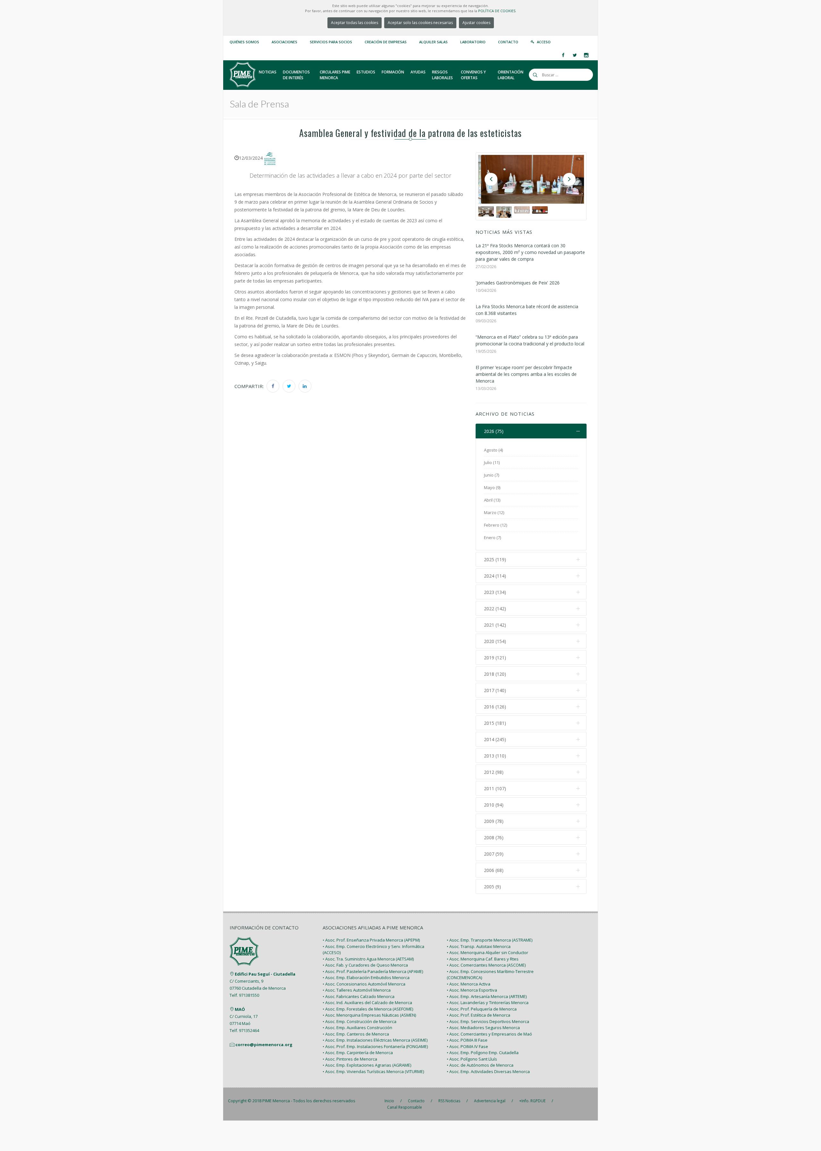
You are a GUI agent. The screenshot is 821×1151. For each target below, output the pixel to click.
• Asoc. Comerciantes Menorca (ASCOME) (486, 965)
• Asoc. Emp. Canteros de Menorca (356, 1034)
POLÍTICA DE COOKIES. (497, 10)
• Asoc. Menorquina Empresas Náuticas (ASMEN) (369, 1015)
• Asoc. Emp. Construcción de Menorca (359, 1021)
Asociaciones (284, 41)
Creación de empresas (386, 41)
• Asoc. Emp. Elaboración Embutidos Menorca (366, 977)
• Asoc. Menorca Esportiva (472, 990)
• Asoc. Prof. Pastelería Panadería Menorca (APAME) (373, 971)
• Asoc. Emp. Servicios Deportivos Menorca (488, 1021)
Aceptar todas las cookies (354, 22)
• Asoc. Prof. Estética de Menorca (478, 1015)
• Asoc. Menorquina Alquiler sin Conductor (487, 952)
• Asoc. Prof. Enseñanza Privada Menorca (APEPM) (371, 940)
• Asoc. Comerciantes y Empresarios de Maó (489, 1034)
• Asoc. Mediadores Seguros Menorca (483, 1027)
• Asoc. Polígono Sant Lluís (472, 1059)
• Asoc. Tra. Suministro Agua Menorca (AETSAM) (368, 959)
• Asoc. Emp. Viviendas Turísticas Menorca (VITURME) (373, 1071)
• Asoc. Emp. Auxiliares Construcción (357, 1027)
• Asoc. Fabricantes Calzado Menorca (358, 996)
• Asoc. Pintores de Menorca (350, 1059)
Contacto (508, 41)
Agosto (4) (493, 450)
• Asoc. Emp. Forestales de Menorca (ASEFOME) (368, 1009)
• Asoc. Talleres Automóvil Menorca (357, 990)
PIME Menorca (276, 1101)
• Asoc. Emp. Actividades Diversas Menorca (488, 1071)
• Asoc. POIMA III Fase (467, 1040)
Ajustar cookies (476, 22)
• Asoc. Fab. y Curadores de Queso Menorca (365, 965)
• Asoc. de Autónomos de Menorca (480, 1065)
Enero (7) (492, 537)
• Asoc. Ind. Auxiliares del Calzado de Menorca (367, 1002)
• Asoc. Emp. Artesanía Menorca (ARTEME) (487, 996)
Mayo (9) (492, 487)
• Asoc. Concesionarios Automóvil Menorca (364, 984)
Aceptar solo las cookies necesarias (420, 22)
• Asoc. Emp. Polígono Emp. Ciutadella (483, 1052)
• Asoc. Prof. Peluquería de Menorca (482, 1009)
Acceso (544, 41)
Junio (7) (491, 475)
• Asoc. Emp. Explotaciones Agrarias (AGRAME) (367, 1065)
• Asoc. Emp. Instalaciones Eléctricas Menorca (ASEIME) (375, 1040)
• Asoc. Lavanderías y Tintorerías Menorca (488, 1002)
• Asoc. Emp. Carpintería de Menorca (358, 1052)
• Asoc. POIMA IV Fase (467, 1046)
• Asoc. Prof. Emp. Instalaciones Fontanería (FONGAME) (375, 1046)
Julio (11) (492, 462)
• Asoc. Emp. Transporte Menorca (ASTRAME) (489, 940)
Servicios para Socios (331, 41)
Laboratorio (473, 41)
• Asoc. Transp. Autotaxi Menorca (479, 946)
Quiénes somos (244, 41)
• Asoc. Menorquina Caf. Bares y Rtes (483, 959)
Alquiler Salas (433, 41)
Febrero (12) (495, 525)
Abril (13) (492, 500)
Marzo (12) (494, 512)
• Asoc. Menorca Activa (468, 984)
